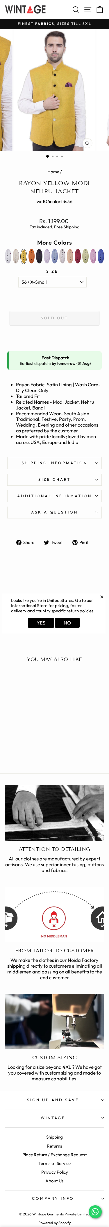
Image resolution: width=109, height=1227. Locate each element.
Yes (41, 623)
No (67, 623)
